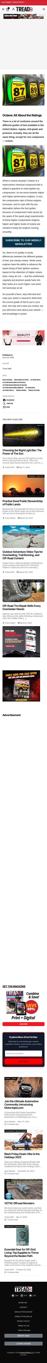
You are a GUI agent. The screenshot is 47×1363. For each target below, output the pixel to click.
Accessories (9, 1131)
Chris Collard (10, 518)
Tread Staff (7, 369)
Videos (7, 1180)
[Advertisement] (23, 44)
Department (19, 1226)
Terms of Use (23, 1326)
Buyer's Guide (30, 581)
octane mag (35, 380)
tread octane (33, 390)
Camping (31, 476)
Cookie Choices (23, 1344)
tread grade (21, 390)
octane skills (8, 390)
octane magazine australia (14, 382)
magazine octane (21, 380)
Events (7, 1078)
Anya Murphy (9, 1121)
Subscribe (23, 1024)
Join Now (23, 1061)
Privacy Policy (23, 1321)
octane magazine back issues (15, 385)
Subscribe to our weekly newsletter (23, 242)
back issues (7, 380)
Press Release (24, 1330)
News (41, 527)
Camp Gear (9, 1226)
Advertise (22, 1303)
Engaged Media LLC (26, 1353)
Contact (23, 1307)
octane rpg (30, 388)
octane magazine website (13, 388)
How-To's (40, 425)
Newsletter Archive (23, 1312)
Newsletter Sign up (23, 1316)
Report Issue (23, 1336)
